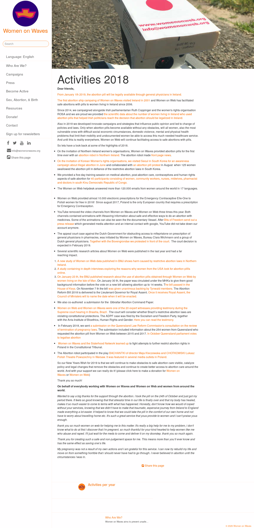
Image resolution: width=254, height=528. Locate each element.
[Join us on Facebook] (8, 143)
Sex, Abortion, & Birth (22, 99)
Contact (12, 125)
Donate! (12, 116)
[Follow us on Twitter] (14, 143)
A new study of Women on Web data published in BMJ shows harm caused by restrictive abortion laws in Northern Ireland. (126, 263)
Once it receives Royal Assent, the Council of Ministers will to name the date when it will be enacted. (123, 294)
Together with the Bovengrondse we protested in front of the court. (130, 241)
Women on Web (79, 375)
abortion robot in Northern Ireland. (99, 155)
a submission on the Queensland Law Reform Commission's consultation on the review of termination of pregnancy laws (127, 327)
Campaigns (14, 74)
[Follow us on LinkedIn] (29, 143)
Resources (14, 108)
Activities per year (101, 484)
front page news (161, 155)
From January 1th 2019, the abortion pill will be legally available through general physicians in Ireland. (119, 94)
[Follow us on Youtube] (22, 143)
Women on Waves (25, 30)
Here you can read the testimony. (154, 320)
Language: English (20, 56)
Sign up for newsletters (23, 133)
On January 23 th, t (68, 277)
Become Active (17, 91)
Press (10, 82)
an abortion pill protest (147, 165)
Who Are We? (16, 65)
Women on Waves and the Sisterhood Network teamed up (93, 343)
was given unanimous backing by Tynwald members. (141, 288)
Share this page (21, 157)
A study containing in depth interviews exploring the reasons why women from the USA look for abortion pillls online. (123, 271)
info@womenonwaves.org (25, 150)
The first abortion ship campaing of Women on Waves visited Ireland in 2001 (103, 100)
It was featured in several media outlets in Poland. (136, 357)
